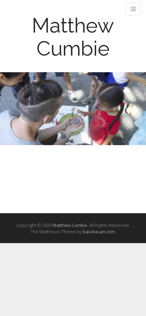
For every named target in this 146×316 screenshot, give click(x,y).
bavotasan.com (99, 232)
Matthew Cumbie (73, 37)
